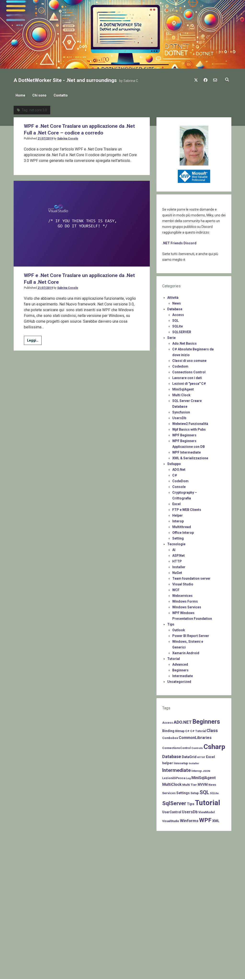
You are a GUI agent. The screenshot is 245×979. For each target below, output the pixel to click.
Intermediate (182, 676)
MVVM (203, 784)
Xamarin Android (185, 653)
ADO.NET (183, 722)
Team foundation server (191, 578)
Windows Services (186, 607)
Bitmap (179, 731)
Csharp (214, 747)
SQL (175, 320)
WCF (175, 590)
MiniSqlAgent (183, 389)
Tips (170, 624)
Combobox (170, 738)
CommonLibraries (195, 737)
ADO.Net (178, 469)
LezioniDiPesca (173, 778)
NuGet (177, 573)
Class (212, 730)
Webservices (182, 596)
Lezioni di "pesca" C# (189, 383)
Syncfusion (181, 412)
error (201, 757)
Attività (172, 298)
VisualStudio (170, 821)
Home (20, 95)
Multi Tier (189, 784)
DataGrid (189, 757)
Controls (197, 748)
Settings (183, 793)
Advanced (180, 664)
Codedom (180, 366)
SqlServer (174, 803)
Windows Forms (185, 601)
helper (167, 763)
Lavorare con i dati (187, 378)
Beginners (180, 670)
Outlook (178, 630)
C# (174, 475)
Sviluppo (174, 464)
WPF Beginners (184, 435)
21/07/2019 (45, 138)
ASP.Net (178, 555)
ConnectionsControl (176, 748)
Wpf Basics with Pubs (189, 429)
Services (169, 793)
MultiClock (172, 784)
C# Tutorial (198, 731)
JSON (206, 771)
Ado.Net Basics (184, 343)
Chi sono (39, 95)
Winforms (189, 820)
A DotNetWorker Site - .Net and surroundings (65, 80)
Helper (177, 515)
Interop (178, 521)
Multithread (181, 527)
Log (188, 778)
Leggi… (34, 341)
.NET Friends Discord (179, 243)
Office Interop (183, 533)
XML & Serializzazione (190, 458)
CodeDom (180, 481)
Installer (178, 567)
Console (179, 487)
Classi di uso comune (189, 361)
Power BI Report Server (190, 636)
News (176, 303)
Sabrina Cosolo (67, 138)
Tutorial (173, 659)
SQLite (177, 326)
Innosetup (181, 763)
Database (174, 309)
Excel (176, 504)
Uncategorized (179, 682)
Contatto (61, 95)
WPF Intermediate (186, 452)
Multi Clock (181, 395)
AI (173, 550)
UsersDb (179, 418)
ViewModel (206, 812)
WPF (205, 820)
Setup (194, 793)
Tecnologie (176, 544)
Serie (171, 338)
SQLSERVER (181, 332)
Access (178, 315)
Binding (168, 731)
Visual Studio (182, 584)
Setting (178, 538)
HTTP (177, 561)
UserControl (171, 812)
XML (215, 821)
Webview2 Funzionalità (190, 424)
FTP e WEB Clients (186, 510)
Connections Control (189, 372)
